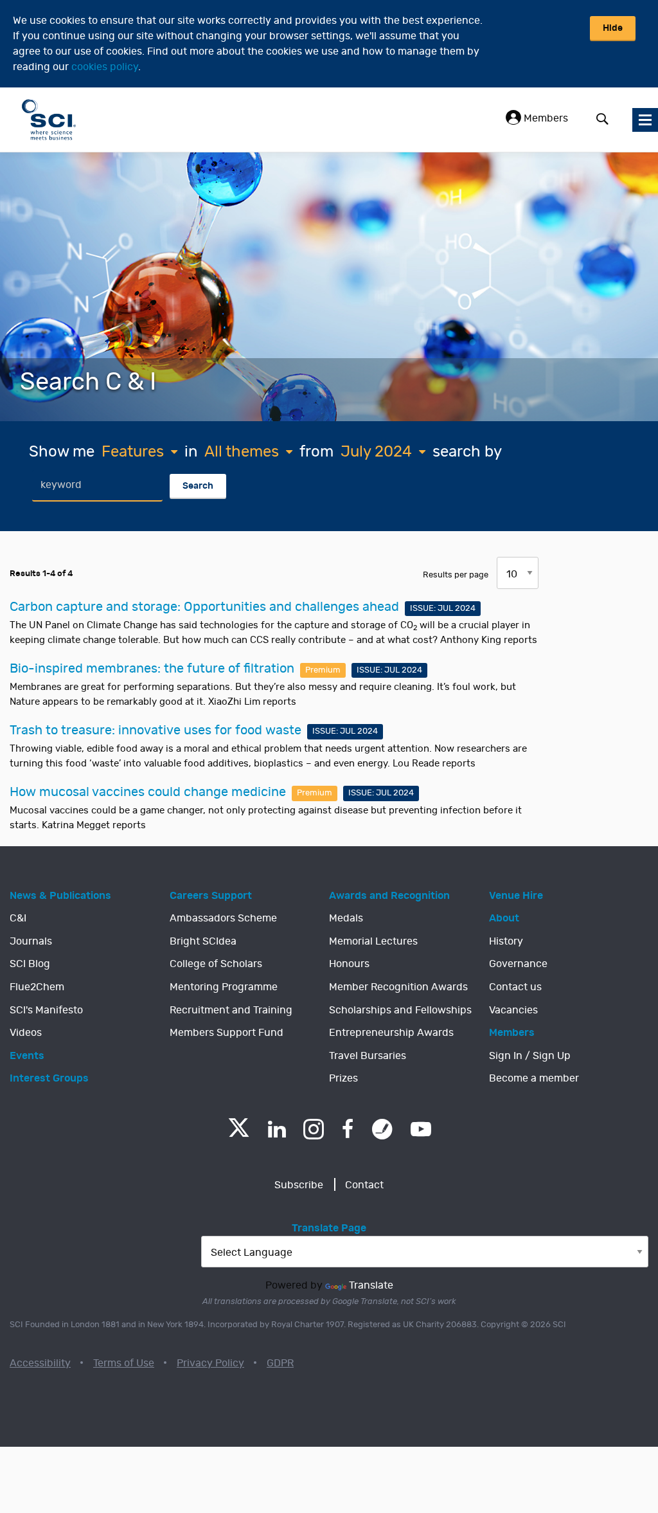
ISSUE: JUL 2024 (443, 608)
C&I (18, 918)
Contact (364, 1185)
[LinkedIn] (276, 1129)
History (506, 941)
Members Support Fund (226, 1033)
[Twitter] (238, 1133)
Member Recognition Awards (398, 987)
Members (544, 118)
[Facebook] (348, 1129)
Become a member (534, 1078)
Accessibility (40, 1363)
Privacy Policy (210, 1363)
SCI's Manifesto (46, 1010)
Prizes (343, 1078)
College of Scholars (216, 964)
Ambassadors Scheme (223, 918)
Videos (26, 1033)
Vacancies (513, 1010)
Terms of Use (123, 1363)
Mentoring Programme (224, 987)
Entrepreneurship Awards (391, 1033)
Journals (31, 941)
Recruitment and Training (231, 1010)
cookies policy (104, 67)
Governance (518, 964)
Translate (371, 1285)
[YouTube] (421, 1129)
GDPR (280, 1363)
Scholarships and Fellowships (400, 1010)
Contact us (515, 987)
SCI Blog (30, 964)
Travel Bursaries (367, 1056)
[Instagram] (313, 1129)
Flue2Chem (37, 987)
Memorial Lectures (373, 941)
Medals (346, 918)
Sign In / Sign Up (530, 1056)
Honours (349, 964)
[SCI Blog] (382, 1129)
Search (197, 486)
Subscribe (298, 1185)
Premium (323, 670)
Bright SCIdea (203, 941)
